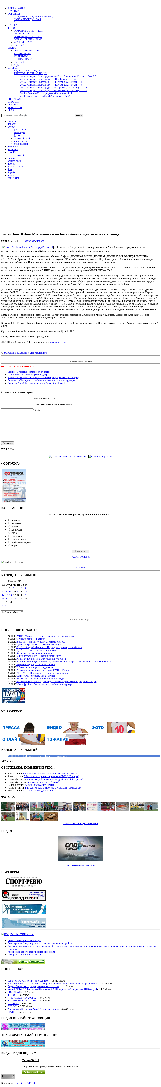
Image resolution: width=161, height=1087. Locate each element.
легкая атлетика (16, 166)
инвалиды (19, 132)
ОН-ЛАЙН (13, 67)
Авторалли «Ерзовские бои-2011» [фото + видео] (34, 1009)
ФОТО (11, 28)
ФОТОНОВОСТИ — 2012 (28, 30)
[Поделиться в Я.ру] (68, 358)
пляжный (19, 155)
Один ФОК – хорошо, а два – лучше (35, 675)
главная (12, 121)
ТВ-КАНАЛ (14, 99)
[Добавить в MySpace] (85, 358)
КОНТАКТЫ (15, 107)
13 (26, 591)
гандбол (12, 158)
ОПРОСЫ (13, 101)
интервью (16, 523)
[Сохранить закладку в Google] (81, 358)
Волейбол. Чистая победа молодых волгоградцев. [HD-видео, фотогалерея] (56, 681)
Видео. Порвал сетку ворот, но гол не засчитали (33, 986)
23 (10, 598)
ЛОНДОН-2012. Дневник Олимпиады (34, 16)
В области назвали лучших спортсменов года (40, 641)
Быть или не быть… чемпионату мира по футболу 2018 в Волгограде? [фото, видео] (53, 983)
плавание (13, 146)
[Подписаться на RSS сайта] (102, 358)
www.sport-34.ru (57, 342)
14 (3, 595)
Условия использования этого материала (25, 352)
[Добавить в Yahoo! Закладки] (99, 358)
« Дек (5, 605)
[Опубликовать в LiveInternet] (78, 358)
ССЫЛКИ (13, 104)
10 (33, 1083)
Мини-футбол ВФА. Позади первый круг (38, 656)
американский (21, 143)
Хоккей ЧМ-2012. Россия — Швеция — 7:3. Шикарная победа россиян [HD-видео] (52, 989)
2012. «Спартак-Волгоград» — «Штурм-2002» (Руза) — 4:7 (52, 82)
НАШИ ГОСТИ (22, 53)
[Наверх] (116, 358)
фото (14, 532)
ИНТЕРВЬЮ (21, 56)
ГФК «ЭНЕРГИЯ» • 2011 (27, 50)
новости (12, 124)
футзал (17, 135)
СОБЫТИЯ (14, 13)
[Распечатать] (106, 358)
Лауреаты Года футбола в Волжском (35, 664)
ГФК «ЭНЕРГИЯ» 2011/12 (28, 39)
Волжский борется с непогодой (24, 940)
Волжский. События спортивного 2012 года (40, 678)
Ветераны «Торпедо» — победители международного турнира (41, 380)
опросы (15, 545)
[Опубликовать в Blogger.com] (57, 358)
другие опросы (80, 567)
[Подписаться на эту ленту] (5, 934)
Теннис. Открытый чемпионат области (29, 371)
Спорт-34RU (30, 1060)
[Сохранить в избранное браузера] (109, 358)
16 (10, 595)
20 (26, 595)
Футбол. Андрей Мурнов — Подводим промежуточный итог (49, 647)
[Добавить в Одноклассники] (54, 358)
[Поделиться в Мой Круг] (95, 358)
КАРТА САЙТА (16, 8)
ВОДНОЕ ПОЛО (23, 59)
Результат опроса (81, 556)
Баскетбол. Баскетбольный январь (34, 653)
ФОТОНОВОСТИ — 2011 (28, 36)
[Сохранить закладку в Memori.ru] (113, 358)
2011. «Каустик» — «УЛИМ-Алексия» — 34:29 (45, 96)
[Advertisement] (80, 207)
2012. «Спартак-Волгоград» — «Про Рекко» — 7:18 (48, 79)
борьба (11, 172)
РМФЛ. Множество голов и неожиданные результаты (45, 636)
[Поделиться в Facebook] (47, 358)
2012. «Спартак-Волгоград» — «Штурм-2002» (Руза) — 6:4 (52, 84)
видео (11, 175)
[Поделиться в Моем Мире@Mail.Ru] (71, 358)
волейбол (13, 152)
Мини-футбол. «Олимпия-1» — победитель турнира (44, 684)
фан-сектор (13, 178)
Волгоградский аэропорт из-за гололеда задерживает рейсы (40, 943)
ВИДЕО (12, 47)
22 (7, 598)
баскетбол (13, 149)
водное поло (14, 160)
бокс (10, 169)
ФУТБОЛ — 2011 (23, 42)
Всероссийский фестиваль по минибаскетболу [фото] (36, 383)
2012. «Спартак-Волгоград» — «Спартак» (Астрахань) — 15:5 (53, 90)
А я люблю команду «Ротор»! (43, 782)
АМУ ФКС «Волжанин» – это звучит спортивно (42, 673)
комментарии (18, 539)
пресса (11, 163)
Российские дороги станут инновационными (32, 951)
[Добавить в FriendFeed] (64, 358)
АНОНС (18, 22)
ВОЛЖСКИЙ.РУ (22, 934)
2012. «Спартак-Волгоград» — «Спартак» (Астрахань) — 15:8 (53, 87)
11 (18, 591)
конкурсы (16, 529)
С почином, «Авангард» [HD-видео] (27, 374)
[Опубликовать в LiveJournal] (75, 358)
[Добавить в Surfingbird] (88, 358)
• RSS (11, 110)
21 (3, 598)
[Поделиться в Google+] (61, 358)
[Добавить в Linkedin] (92, 358)
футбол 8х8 (20, 129)
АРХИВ (18, 64)
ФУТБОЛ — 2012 (23, 33)
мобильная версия (21, 542)
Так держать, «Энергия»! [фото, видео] (28, 980)
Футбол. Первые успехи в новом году (36, 650)
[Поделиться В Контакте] (50, 358)
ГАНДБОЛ (19, 45)
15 (7, 595)
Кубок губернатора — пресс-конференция (38, 644)
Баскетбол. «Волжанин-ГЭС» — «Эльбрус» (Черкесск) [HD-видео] (43, 377)
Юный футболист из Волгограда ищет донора (41, 658)
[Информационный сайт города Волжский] (23, 963)
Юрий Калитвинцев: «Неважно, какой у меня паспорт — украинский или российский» (63, 661)
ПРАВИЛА (14, 10)
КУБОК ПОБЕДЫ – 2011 (27, 19)
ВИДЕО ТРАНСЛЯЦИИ (27, 70)
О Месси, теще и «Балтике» (31, 638)
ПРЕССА (13, 25)
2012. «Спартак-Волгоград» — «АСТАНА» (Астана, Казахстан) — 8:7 (58, 76)
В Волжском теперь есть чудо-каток (35, 667)
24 (14, 598)
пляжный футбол (23, 138)
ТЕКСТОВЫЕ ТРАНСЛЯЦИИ (30, 73)
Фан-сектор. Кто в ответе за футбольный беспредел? (55, 779)
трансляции (17, 536)
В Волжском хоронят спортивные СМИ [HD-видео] (44, 670)
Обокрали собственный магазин (25, 954)
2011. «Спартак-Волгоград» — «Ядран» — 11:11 (46, 93)
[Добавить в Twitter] (43, 358)
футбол (11, 126)
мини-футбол (21, 141)
